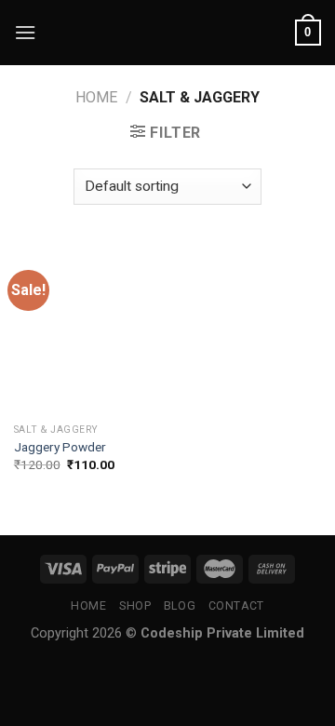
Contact (236, 605)
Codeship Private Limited (222, 633)
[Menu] (25, 32)
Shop (135, 605)
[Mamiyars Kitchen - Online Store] (168, 32)
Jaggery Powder (60, 446)
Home (96, 97)
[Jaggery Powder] (86, 328)
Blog (179, 605)
